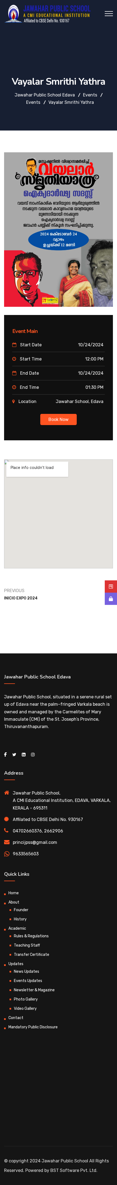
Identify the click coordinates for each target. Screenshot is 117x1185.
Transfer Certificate (31, 954)
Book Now (58, 419)
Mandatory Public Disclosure (33, 1027)
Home (13, 893)
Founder (21, 910)
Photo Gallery (26, 999)
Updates (15, 964)
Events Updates (28, 980)
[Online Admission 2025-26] (111, 586)
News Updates (26, 971)
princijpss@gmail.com (35, 842)
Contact (15, 1018)
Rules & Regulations (31, 936)
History (20, 919)
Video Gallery (25, 1008)
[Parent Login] (111, 599)
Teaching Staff (27, 945)
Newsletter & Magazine (34, 990)
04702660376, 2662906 (38, 831)
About (13, 902)
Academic (17, 928)
